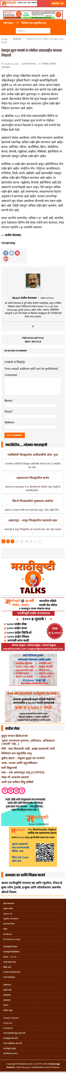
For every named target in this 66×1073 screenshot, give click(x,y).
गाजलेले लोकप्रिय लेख (11, 972)
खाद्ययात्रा (7, 1000)
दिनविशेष (45, 64)
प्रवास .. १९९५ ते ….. (11, 957)
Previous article (33, 337)
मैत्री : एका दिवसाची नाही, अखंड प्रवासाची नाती (28, 748)
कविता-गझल (8, 1010)
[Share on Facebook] (5, 253)
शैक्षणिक (53, 64)
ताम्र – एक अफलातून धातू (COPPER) (22, 772)
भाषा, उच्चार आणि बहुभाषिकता (19, 763)
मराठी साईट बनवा (9, 962)
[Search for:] (33, 30)
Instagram (8, 1028)
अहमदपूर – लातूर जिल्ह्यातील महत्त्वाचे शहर (32, 520)
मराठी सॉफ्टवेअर (9, 977)
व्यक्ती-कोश (7, 990)
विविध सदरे (7, 967)
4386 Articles (47, 297)
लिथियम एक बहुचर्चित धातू (16, 753)
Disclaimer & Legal (11, 939)
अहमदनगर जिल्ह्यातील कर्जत (32, 478)
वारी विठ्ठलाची (9, 768)
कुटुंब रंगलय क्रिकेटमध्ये (14, 736)
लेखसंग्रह (7, 985)
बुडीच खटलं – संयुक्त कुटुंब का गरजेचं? (23, 758)
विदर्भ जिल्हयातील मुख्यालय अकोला (32, 501)
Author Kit (7, 914)
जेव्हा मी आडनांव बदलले (15, 777)
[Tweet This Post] (11, 253)
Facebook (7, 1023)
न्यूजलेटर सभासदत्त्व (10, 919)
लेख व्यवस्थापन (8, 903)
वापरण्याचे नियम (9, 924)
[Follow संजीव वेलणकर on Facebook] (33, 326)
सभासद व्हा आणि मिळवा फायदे (25, 875)
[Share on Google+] (5, 258)
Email (8, 411)
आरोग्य (5, 1005)
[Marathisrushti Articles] (33, 7)
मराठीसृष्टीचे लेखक (10, 946)
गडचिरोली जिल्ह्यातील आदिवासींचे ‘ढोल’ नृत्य (33, 455)
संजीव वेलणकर (30, 64)
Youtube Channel (11, 1018)
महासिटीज (7, 995)
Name (8, 400)
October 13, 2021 (11, 64)
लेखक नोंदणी (8, 908)
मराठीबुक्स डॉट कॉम (10, 1038)
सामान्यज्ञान (5, 67)
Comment (10, 375)
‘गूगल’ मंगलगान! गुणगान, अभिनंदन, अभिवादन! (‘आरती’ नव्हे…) (28, 742)
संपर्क (5, 929)
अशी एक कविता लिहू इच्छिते (17, 782)
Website (9, 422)
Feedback (7, 934)
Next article (33, 341)
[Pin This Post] (17, 253)
